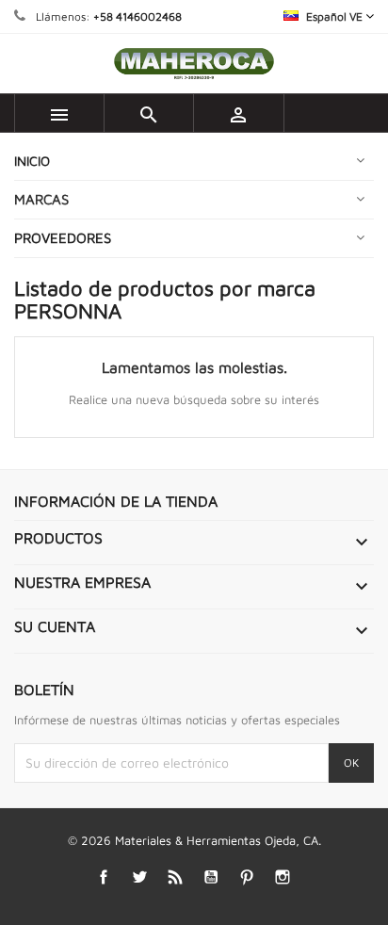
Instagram (283, 876)
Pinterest (247, 876)
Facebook (104, 876)
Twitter (140, 876)
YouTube (211, 876)
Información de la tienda (116, 501)
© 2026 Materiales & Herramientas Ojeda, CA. (194, 840)
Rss (176, 876)
